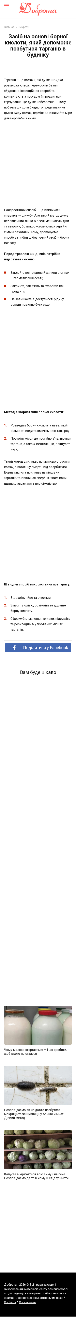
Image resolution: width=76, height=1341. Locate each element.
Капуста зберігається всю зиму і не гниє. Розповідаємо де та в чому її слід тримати (36, 1176)
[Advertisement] (38, 164)
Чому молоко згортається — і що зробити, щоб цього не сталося (35, 1052)
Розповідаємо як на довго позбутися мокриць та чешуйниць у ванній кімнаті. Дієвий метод (34, 1114)
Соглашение (27, 1302)
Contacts (10, 1302)
